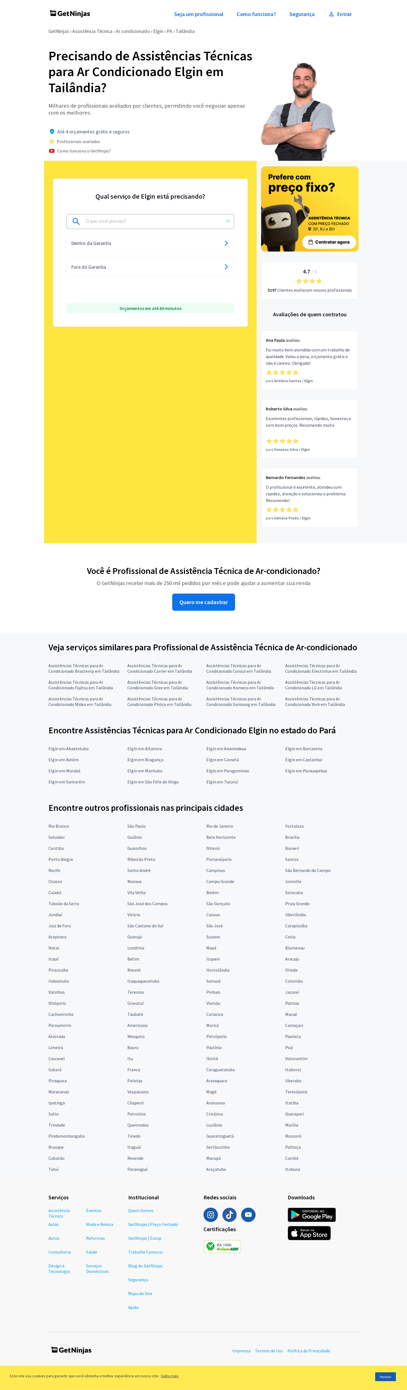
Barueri (292, 848)
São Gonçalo (218, 903)
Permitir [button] (385, 1377)
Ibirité (212, 1058)
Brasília (292, 837)
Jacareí (292, 992)
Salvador (56, 837)
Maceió (134, 970)
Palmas (292, 1003)
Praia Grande (297, 903)
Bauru (132, 1047)
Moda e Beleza (99, 1224)
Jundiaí (55, 914)
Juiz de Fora (59, 925)
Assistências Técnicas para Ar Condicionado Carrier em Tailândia (159, 668)
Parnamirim (59, 1025)
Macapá (213, 1158)
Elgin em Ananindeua (226, 748)
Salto (53, 1114)
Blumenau (295, 948)
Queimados (138, 1125)
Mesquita (136, 1036)
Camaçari (294, 1025)
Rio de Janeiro (219, 826)
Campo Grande (220, 881)
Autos (54, 1238)
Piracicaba (58, 970)
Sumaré (213, 981)
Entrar (344, 14)
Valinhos (56, 992)
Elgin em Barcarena (303, 748)
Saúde (91, 1252)
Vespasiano (138, 1091)
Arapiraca (57, 936)
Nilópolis (57, 1003)
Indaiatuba (58, 981)
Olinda (291, 970)
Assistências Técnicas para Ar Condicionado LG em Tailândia (313, 684)
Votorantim (296, 1058)
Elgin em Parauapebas (306, 770)
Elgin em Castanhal (303, 759)
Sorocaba (294, 892)
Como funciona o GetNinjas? (84, 151)
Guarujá (134, 936)
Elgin (158, 31)
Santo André (139, 870)
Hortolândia (218, 970)
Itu (130, 1058)
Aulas (53, 1224)
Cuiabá (54, 892)
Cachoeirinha (60, 1014)
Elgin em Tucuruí (222, 782)
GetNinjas (58, 31)
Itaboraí (293, 1069)
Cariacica (214, 1014)
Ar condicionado (133, 31)
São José (214, 925)
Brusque (56, 1147)
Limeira (55, 1047)
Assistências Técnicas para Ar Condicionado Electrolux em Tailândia (321, 668)
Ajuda (133, 1307)
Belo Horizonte (221, 837)
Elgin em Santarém (66, 782)
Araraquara (216, 1080)
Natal (53, 948)
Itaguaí (134, 1147)
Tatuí (53, 1169)
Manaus (134, 881)
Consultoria (59, 1252)
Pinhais (213, 992)
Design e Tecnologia (59, 1268)
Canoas (213, 914)
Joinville (293, 881)
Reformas (95, 1238)
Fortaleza (294, 826)
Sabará (54, 1069)
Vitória (133, 914)
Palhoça (293, 1147)
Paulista (293, 1036)
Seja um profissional (198, 14)
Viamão (213, 1003)
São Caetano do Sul (145, 925)
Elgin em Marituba (144, 770)
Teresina (135, 992)
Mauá (211, 948)
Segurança (302, 14)
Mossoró (293, 1136)
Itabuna (292, 1169)
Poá (289, 1047)
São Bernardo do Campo (308, 870)
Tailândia (185, 31)
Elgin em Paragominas (227, 770)
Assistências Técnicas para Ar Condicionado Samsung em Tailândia (240, 701)
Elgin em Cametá (222, 759)
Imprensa (241, 1350)
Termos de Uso (269, 1350)
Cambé (291, 1158)
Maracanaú (58, 1091)
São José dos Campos (147, 903)
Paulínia (213, 1047)
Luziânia (214, 1125)
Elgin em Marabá (64, 770)
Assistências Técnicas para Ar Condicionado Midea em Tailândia (79, 701)
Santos (291, 859)
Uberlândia (295, 914)
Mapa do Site (140, 1293)
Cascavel (56, 1058)
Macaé (291, 1014)
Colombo (294, 981)
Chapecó (135, 1103)
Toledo (134, 1136)
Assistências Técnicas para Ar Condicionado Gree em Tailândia (157, 684)
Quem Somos (140, 1210)
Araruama (215, 1103)
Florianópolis (219, 859)
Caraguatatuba (220, 1069)
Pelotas (134, 1080)
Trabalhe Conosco (145, 1252)
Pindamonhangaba (66, 1136)
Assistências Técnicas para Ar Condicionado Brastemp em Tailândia (83, 668)
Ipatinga (56, 1103)
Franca (133, 1069)
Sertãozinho (218, 1147)
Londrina (135, 948)
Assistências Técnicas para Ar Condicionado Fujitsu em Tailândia (80, 684)
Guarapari (294, 1114)
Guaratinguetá (220, 1136)
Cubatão (56, 1158)
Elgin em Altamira (144, 748)
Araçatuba (216, 1169)
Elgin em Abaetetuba (68, 748)
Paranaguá (137, 1169)
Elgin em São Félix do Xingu (153, 782)
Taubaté (135, 1014)
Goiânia (134, 837)
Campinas (215, 870)
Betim (133, 959)
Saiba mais (170, 1375)
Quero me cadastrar (203, 602)
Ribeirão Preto (141, 859)
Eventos (94, 1210)
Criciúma (214, 1114)
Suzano (213, 936)
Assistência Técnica (92, 31)
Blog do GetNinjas (145, 1266)
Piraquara (57, 1080)
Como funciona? (256, 14)
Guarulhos (137, 848)
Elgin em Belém (63, 759)
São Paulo (136, 826)
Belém (212, 892)
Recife (54, 870)
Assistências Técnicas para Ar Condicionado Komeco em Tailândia (240, 684)
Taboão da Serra (63, 903)
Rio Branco (58, 826)
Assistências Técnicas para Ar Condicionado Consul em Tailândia (238, 668)
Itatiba (291, 1103)
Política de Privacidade (308, 1350)
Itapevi (213, 959)
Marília (291, 1125)
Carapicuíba (296, 925)
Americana (137, 1025)
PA (169, 31)
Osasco (55, 881)
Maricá (212, 1025)
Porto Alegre (60, 859)
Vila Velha (136, 892)
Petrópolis (216, 1036)
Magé (211, 1091)
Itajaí (53, 959)
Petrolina (136, 1114)
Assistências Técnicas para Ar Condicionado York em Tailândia (315, 701)
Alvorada (56, 1036)
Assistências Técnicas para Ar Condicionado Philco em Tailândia (159, 701)
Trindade (56, 1125)
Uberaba (293, 1080)
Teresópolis (296, 1091)
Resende (135, 1158)
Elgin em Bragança (145, 759)
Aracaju (292, 959)
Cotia (290, 936)
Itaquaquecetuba (143, 981)
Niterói (213, 848)
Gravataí (135, 1003)
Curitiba (56, 848)
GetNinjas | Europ (144, 1238)
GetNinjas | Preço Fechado (153, 1224)
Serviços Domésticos (97, 1268)
